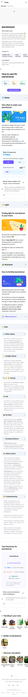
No (8, 162)
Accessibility (23, 692)
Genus (17, 54)
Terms (17, 692)
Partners (8, 692)
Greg (20, 141)
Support (2, 692)
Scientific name (6, 54)
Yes (20, 162)
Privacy (13, 692)
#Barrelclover (11, 316)
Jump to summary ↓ (14, 90)
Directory (14, 694)
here (22, 448)
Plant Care (3, 6)
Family (24, 54)
